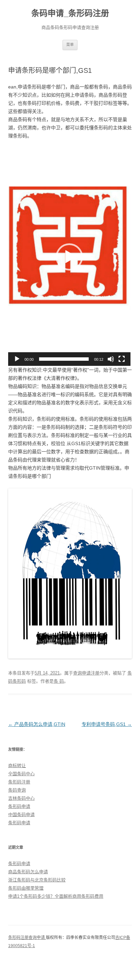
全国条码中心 (21, 773)
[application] (69, 257)
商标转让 (17, 765)
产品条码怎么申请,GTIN (36, 724)
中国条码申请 (21, 814)
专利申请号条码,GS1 (107, 724)
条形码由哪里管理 (25, 888)
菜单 (70, 45)
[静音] (110, 359)
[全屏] (121, 359)
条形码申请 (19, 806)
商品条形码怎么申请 (28, 871)
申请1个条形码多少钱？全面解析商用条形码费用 (55, 896)
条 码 (59, 681)
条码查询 (17, 790)
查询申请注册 (86, 673)
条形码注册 (19, 781)
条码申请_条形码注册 (70, 13)
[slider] (64, 359)
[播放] (17, 359)
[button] (69, 257)
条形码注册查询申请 (27, 937)
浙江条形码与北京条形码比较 (37, 879)
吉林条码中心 (21, 798)
